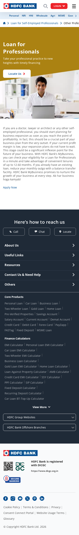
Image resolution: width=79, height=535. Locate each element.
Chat (42, 231)
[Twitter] (27, 498)
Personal (14, 15)
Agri (53, 15)
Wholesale (42, 15)
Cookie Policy (11, 507)
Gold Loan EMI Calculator (21, 366)
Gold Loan (37, 309)
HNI (31, 15)
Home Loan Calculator (54, 366)
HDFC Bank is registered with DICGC (47, 463)
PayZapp (60, 325)
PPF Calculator (14, 382)
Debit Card (29, 325)
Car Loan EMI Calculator (20, 350)
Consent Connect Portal (18, 512)
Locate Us (14, 74)
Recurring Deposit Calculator (23, 393)
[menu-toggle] (74, 6)
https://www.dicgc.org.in (44, 471)
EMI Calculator (14, 345)
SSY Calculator (51, 377)
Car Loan (31, 303)
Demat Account (60, 319)
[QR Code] (8, 466)
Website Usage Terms (50, 512)
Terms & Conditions (35, 507)
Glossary (8, 518)
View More (40, 407)
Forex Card (46, 325)
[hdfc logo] (20, 6)
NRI (24, 15)
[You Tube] (20, 498)
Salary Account (14, 319)
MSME (61, 15)
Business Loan (49, 303)
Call (15, 231)
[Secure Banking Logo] (12, 479)
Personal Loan (14, 303)
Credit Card (12, 325)
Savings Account (46, 314)
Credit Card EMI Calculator (22, 377)
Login (57, 6)
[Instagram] (13, 498)
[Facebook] (5, 498)
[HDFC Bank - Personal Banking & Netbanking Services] (20, 453)
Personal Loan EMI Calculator (44, 345)
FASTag (9, 330)
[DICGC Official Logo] (20, 466)
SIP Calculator (34, 382)
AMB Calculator (59, 372)
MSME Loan (44, 330)
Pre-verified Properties (19, 314)
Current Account (37, 319)
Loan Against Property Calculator (26, 372)
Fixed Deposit (25, 330)
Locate (67, 231)
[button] (76, 16)
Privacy (55, 507)
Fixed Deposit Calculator (20, 388)
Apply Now (10, 187)
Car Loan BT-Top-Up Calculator (24, 398)
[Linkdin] (42, 498)
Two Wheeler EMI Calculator (23, 355)
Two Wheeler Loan (16, 309)
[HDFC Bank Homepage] (4, 23)
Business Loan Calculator (21, 361)
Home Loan (54, 309)
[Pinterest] (35, 498)
